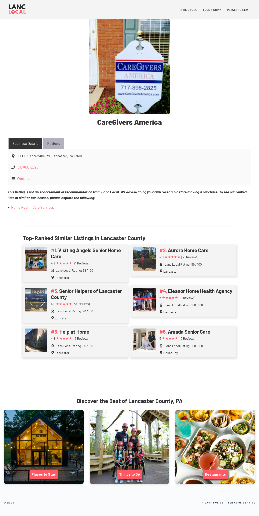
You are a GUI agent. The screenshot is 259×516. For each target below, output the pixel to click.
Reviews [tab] (53, 143)
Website (23, 178)
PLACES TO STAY (238, 9)
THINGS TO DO (188, 9)
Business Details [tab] (25, 143)
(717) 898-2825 (27, 167)
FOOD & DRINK (212, 9)
